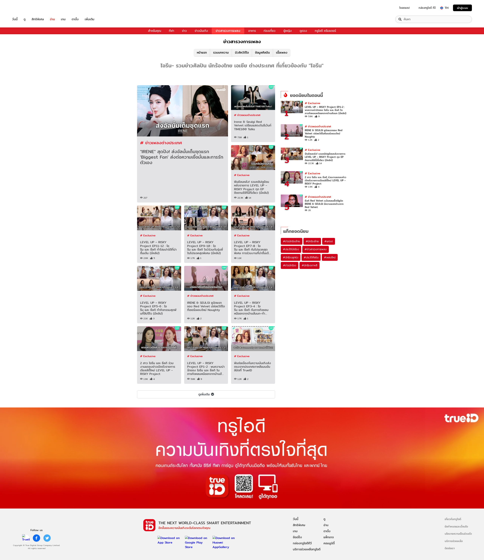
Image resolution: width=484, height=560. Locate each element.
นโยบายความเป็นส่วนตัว (458, 533)
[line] (26, 538)
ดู (25, 19)
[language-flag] (441, 7)
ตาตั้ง (75, 19)
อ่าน (52, 19)
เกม (63, 19)
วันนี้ (15, 19)
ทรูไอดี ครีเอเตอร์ (325, 30)
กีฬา (171, 30)
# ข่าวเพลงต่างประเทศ (161, 142)
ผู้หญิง (287, 30)
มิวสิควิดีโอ (242, 52)
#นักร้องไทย (312, 241)
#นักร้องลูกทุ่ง (290, 257)
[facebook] (36, 538)
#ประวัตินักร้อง (291, 249)
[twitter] (47, 538)
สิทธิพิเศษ (38, 19)
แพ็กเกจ (328, 537)
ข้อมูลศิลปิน (262, 52)
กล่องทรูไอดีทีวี (302, 543)
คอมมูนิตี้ (329, 543)
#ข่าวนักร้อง (289, 265)
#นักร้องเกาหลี (309, 265)
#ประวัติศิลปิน (311, 257)
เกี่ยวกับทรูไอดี (453, 519)
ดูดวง (303, 30)
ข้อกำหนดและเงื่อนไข (456, 526)
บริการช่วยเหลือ (454, 541)
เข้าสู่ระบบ (462, 8)
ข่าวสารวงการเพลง (228, 30)
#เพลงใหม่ (329, 257)
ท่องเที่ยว (269, 30)
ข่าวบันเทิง (201, 30)
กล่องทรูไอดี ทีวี (427, 8)
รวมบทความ (221, 52)
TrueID (23, 8)
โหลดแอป (404, 8)
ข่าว (184, 30)
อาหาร (252, 30)
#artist (328, 241)
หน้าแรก (202, 52)
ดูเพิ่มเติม (204, 394)
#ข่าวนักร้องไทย (291, 241)
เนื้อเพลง (281, 52)
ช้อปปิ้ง (297, 537)
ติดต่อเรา (450, 548)
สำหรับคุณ (154, 30)
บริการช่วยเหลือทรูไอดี (306, 549)
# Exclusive (242, 175)
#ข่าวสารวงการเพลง (316, 249)
